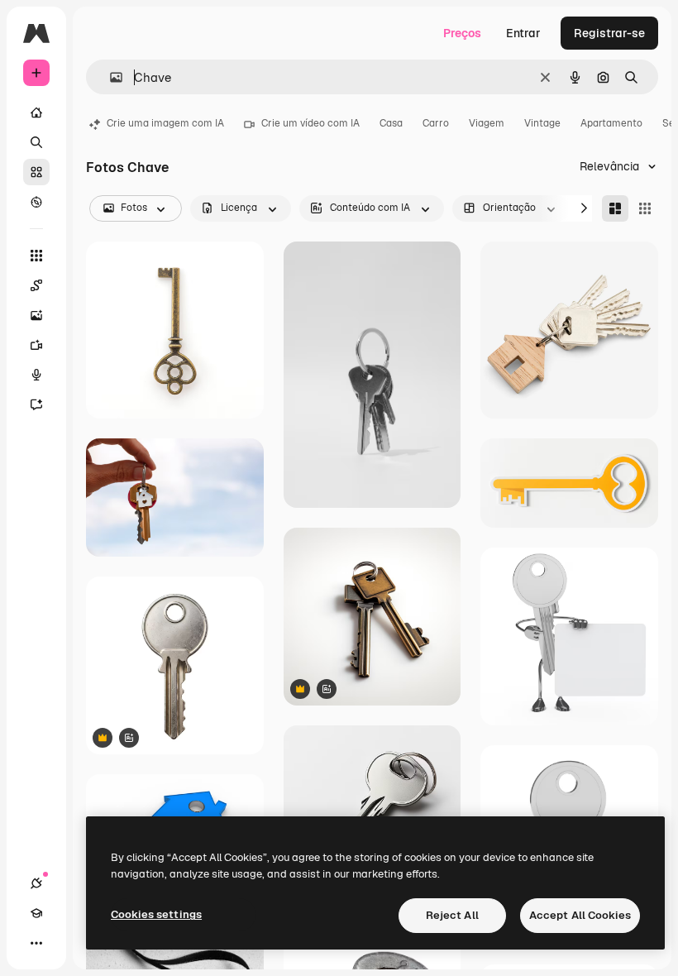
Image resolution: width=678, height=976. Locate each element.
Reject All (452, 915)
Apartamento (611, 123)
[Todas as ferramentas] (36, 255)
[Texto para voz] (36, 374)
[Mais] (36, 943)
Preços (462, 33)
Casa (391, 123)
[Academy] (36, 913)
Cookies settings (156, 914)
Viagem (486, 123)
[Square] (645, 208)
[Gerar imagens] (36, 315)
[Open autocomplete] (109, 77)
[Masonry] (615, 208)
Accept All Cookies (580, 915)
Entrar (523, 33)
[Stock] (36, 172)
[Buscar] (36, 142)
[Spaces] (36, 285)
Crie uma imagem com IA (165, 123)
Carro (436, 123)
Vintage (542, 123)
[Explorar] (36, 202)
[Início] (36, 112)
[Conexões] (36, 883)
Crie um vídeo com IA (310, 123)
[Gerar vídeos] (36, 345)
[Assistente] (36, 404)
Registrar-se (609, 33)
